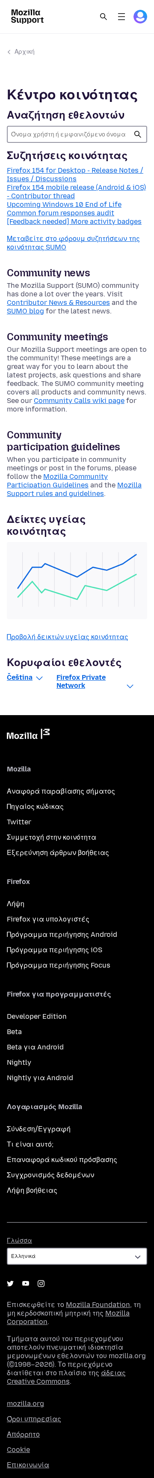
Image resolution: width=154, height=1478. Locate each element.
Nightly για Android (40, 1078)
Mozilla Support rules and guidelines (74, 489)
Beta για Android (35, 1047)
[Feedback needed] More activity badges (74, 221)
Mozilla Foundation (98, 1305)
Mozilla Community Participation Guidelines (57, 480)
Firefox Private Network (81, 681)
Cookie (18, 1450)
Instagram (41, 1283)
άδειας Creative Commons (66, 1377)
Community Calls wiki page (79, 401)
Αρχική (25, 51)
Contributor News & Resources (58, 302)
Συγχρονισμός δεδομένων (50, 1175)
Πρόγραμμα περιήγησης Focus (58, 965)
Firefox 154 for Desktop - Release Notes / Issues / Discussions (75, 174)
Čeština (20, 677)
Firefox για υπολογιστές (48, 919)
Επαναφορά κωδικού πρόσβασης (62, 1160)
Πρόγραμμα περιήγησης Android (62, 934)
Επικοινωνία (28, 1465)
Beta (14, 1032)
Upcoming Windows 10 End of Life (64, 204)
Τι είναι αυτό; (30, 1144)
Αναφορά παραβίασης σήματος (61, 791)
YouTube (25, 1283)
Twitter (19, 822)
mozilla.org (25, 1404)
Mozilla (28, 735)
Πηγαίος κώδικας (35, 807)
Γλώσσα (19, 1240)
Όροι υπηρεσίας (34, 1419)
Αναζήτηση (138, 134)
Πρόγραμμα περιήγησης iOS (54, 950)
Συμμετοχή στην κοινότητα (51, 837)
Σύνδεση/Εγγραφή (39, 1129)
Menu (121, 16)
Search (103, 16)
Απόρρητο (23, 1434)
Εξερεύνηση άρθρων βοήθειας (58, 853)
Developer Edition (37, 1016)
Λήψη (15, 904)
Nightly (19, 1062)
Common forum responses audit (60, 213)
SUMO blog (25, 311)
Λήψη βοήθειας (32, 1190)
